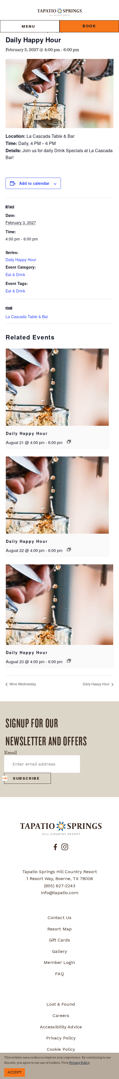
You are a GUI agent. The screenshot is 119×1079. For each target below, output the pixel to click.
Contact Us (59, 917)
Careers (61, 1015)
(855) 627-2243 (59, 885)
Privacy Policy (61, 1038)
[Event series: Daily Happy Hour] (69, 441)
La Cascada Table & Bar (27, 316)
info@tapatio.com (59, 892)
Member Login (59, 962)
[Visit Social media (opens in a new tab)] (55, 846)
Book (89, 26)
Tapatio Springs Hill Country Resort (59, 871)
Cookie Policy (61, 1049)
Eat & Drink (15, 274)
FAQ (59, 973)
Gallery (59, 951)
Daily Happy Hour (21, 259)
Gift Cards (59, 940)
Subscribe (26, 778)
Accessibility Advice (61, 1026)
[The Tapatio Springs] (60, 828)
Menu (28, 26)
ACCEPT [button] (14, 1072)
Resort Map (59, 929)
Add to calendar (34, 183)
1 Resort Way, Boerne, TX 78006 (59, 878)
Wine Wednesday (22, 683)
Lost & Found (60, 1004)
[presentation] (57, 387)
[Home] (59, 11)
